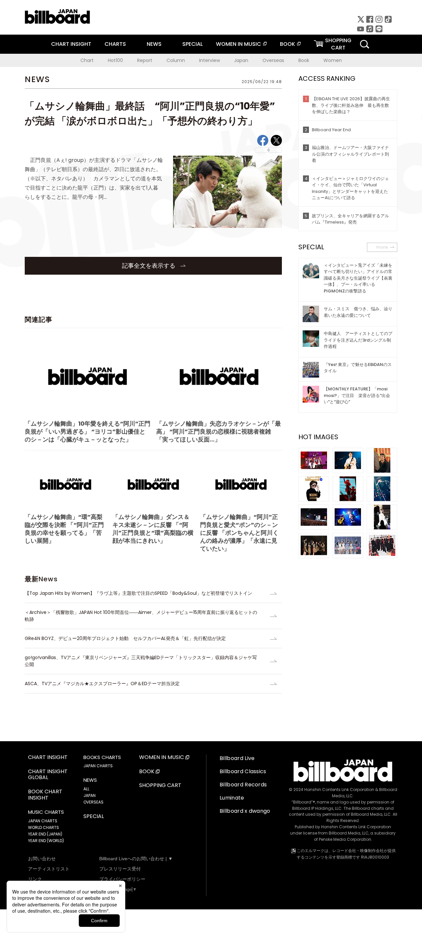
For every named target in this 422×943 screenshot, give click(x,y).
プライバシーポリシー (122, 879)
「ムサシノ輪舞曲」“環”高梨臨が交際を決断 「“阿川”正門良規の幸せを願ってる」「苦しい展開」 (64, 528)
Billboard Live (237, 758)
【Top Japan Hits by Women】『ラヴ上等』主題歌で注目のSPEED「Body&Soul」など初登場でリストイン (138, 593)
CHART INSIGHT (71, 44)
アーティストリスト (49, 868)
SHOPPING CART (160, 785)
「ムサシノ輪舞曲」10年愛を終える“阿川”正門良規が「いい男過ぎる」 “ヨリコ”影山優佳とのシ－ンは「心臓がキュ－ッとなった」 (87, 431)
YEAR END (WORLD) (46, 840)
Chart (87, 60)
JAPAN (89, 795)
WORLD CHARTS (43, 827)
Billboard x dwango (245, 811)
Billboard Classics (243, 771)
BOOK (287, 44)
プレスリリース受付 (120, 868)
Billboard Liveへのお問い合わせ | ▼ (136, 858)
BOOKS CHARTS (102, 757)
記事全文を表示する (149, 265)
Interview (209, 60)
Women (332, 60)
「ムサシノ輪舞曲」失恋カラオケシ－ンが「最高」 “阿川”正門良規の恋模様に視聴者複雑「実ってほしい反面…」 (218, 431)
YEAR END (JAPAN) (45, 834)
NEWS (154, 44)
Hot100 (115, 60)
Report (144, 60)
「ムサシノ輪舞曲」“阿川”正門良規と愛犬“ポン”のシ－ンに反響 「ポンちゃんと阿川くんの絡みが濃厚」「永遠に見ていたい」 (239, 532)
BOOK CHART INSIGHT (45, 795)
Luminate (232, 798)
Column (175, 60)
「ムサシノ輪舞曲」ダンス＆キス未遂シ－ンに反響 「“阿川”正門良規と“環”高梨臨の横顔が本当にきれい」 (153, 528)
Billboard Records (243, 784)
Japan (241, 60)
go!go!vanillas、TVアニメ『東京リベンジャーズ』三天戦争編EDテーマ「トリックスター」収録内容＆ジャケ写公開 (141, 661)
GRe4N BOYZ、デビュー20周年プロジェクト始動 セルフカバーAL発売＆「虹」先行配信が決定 (125, 638)
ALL (86, 789)
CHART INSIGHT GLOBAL (48, 775)
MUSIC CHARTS (46, 812)
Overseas (273, 60)
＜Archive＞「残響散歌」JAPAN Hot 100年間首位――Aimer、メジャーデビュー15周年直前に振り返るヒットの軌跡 (141, 616)
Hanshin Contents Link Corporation (339, 789)
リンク (35, 879)
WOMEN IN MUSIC (238, 44)
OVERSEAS (93, 802)
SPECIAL (192, 44)
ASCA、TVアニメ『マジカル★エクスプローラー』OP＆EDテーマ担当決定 (102, 683)
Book (303, 60)
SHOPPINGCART (338, 44)
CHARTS (115, 44)
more (382, 247)
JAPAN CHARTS (42, 821)
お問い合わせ (42, 858)
